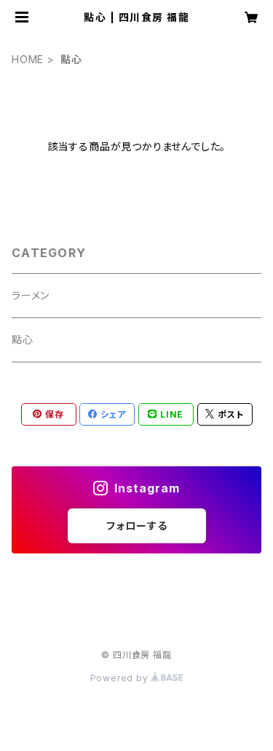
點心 (22, 339)
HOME (28, 59)
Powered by (120, 678)
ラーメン (31, 295)
